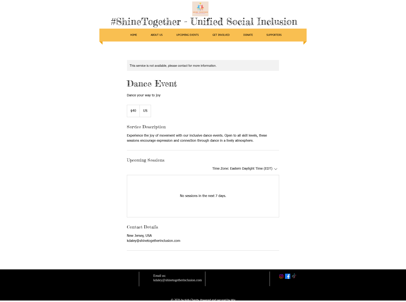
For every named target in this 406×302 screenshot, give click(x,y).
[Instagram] (281, 276)
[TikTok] (294, 276)
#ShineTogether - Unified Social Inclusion (204, 21)
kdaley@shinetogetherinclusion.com (177, 280)
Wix (233, 300)
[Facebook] (287, 276)
